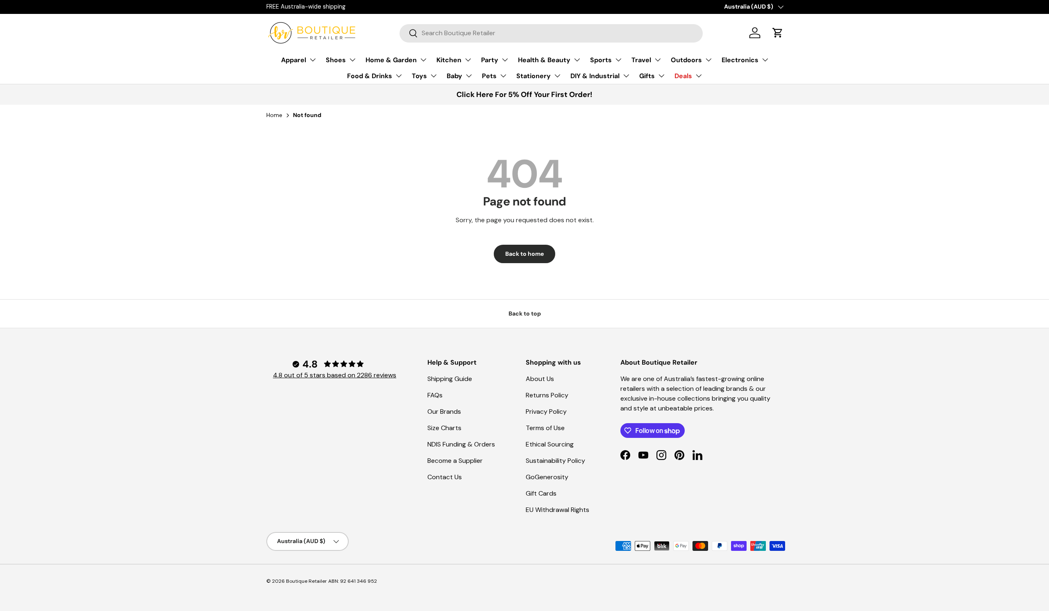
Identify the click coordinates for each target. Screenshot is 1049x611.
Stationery (533, 76)
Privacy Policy (546, 411)
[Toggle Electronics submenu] (765, 60)
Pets (489, 76)
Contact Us (444, 477)
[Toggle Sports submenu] (618, 60)
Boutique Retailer (306, 581)
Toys (419, 76)
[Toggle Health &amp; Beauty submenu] (577, 60)
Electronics (740, 60)
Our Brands (444, 411)
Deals (683, 76)
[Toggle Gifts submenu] (661, 76)
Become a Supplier (455, 460)
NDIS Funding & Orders (461, 444)
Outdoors (686, 60)
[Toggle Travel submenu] (658, 60)
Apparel (293, 60)
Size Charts (444, 428)
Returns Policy (547, 395)
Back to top (525, 313)
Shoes (336, 60)
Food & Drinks (369, 76)
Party (489, 60)
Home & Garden (391, 60)
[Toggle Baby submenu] (469, 76)
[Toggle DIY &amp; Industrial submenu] (626, 76)
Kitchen (448, 60)
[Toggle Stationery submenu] (557, 76)
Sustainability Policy (555, 460)
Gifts (647, 76)
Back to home (524, 253)
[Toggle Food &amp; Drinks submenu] (399, 76)
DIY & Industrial (595, 76)
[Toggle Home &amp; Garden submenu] (423, 60)
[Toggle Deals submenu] (699, 76)
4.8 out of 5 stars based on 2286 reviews (334, 375)
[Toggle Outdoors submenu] (708, 60)
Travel (641, 60)
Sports (601, 60)
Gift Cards (541, 493)
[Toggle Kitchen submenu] (468, 60)
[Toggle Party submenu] (505, 60)
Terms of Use (545, 428)
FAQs (435, 395)
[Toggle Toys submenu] (433, 76)
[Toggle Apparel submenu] (313, 60)
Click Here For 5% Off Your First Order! (524, 94)
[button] (778, 33)
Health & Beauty (544, 60)
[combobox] (551, 33)
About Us (540, 378)
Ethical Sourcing (550, 444)
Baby (454, 76)
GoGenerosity (547, 477)
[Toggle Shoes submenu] (352, 60)
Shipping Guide (449, 378)
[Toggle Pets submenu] (503, 76)
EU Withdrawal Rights (557, 509)
